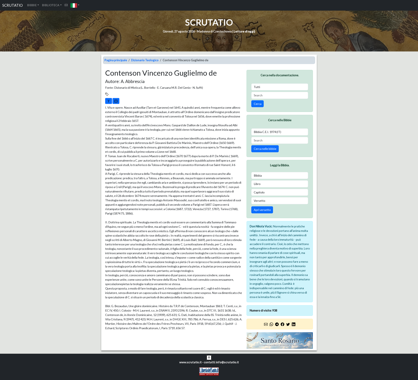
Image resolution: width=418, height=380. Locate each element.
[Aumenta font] (108, 101)
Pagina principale (115, 60)
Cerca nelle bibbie (265, 148)
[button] (75, 5)
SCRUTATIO (12, 5)
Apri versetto (262, 210)
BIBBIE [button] (32, 5)
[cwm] (66, 5)
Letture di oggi (244, 31)
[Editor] (116, 101)
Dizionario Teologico (145, 60)
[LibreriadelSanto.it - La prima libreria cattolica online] (209, 371)
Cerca (257, 104)
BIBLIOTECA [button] (50, 5)
